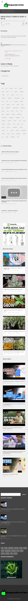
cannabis (22, 91)
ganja (21, 101)
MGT (9, 24)
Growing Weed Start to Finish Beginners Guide (14, 351)
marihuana (4, 117)
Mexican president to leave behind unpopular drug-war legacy (14, 201)
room (21, 550)
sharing (17, 130)
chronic (12, 94)
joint (8, 111)
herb (22, 104)
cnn (21, 94)
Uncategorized (9, 10)
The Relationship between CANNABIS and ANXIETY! (14, 381)
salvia (2, 553)
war (2, 137)
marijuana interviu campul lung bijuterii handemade (14, 160)
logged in (8, 66)
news (24, 120)
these (8, 133)
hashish (8, 104)
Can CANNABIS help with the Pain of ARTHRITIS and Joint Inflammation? (14, 404)
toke (13, 133)
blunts (20, 88)
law (21, 111)
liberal (13, 114)
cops (23, 98)
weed (7, 137)
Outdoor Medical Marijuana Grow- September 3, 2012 (14, 169)
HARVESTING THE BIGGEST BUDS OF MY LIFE (13, 289)
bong (3, 91)
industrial (23, 107)
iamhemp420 (15, 107)
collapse (3, 98)
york (18, 137)
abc (6, 88)
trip (11, 553)
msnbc (15, 120)
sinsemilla (23, 130)
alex (16, 88)
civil (17, 94)
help (13, 104)
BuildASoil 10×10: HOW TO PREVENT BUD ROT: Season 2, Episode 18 (12, 428)
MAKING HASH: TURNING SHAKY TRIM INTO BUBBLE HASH (13, 268)
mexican (9, 120)
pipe (18, 124)
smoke (3, 133)
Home (4, 10)
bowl (7, 91)
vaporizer (18, 133)
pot (22, 124)
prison (3, 127)
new (20, 120)
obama (3, 124)
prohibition (14, 127)
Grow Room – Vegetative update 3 (10, 210)
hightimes (8, 107)
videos (24, 133)
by (11, 91)
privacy (8, 127)
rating (21, 127)
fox (11, 101)
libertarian (19, 114)
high (3, 107)
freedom (16, 101)
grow (2, 550)
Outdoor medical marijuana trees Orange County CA (14, 178)
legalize (8, 114)
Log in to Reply (8, 58)
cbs (8, 94)
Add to (23, 24)
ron (7, 130)
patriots (9, 124)
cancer (15, 91)
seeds (11, 130)
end (7, 101)
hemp (18, 104)
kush (17, 111)
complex (9, 98)
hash (3, 104)
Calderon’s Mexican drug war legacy (10, 151)
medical (3, 120)
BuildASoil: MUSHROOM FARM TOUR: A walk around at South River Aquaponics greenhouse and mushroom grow (14, 452)
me (23, 117)
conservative (17, 98)
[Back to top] (23, 598)
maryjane (18, 117)
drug (3, 101)
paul (14, 124)
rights (3, 130)
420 (2, 88)
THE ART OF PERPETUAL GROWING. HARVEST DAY (14, 331)
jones (12, 111)
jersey (3, 111)
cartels (3, 94)
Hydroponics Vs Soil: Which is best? (10, 474)
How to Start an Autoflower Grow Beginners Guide (13, 310)
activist (11, 88)
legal (3, 114)
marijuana (11, 117)
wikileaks (13, 137)
